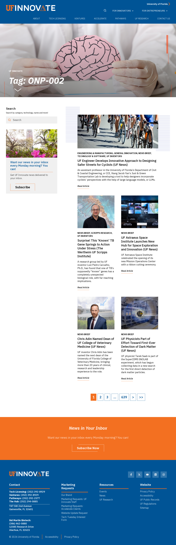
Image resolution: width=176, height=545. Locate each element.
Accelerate (100, 18)
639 (124, 397)
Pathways (120, 18)
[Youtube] (147, 474)
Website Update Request (74, 513)
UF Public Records (149, 499)
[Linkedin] (155, 474)
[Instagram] (164, 474)
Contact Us (163, 18)
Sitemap (144, 507)
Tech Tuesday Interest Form (73, 518)
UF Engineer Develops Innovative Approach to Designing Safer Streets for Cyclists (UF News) (116, 163)
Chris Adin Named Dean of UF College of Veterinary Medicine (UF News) (95, 343)
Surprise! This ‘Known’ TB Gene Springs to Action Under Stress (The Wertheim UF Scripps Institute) (95, 248)
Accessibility (146, 495)
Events (103, 491)
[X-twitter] (139, 474)
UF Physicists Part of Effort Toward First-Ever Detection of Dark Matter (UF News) (138, 344)
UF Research (142, 18)
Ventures (79, 18)
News (102, 495)
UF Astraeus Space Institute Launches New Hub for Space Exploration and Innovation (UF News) (139, 243)
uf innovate (16, 71)
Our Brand (66, 495)
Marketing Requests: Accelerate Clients (72, 507)
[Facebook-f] (131, 474)
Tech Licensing (57, 18)
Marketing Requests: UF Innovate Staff (74, 500)
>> (141, 397)
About (36, 18)
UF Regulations (148, 503)
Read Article (83, 186)
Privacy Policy (147, 491)
